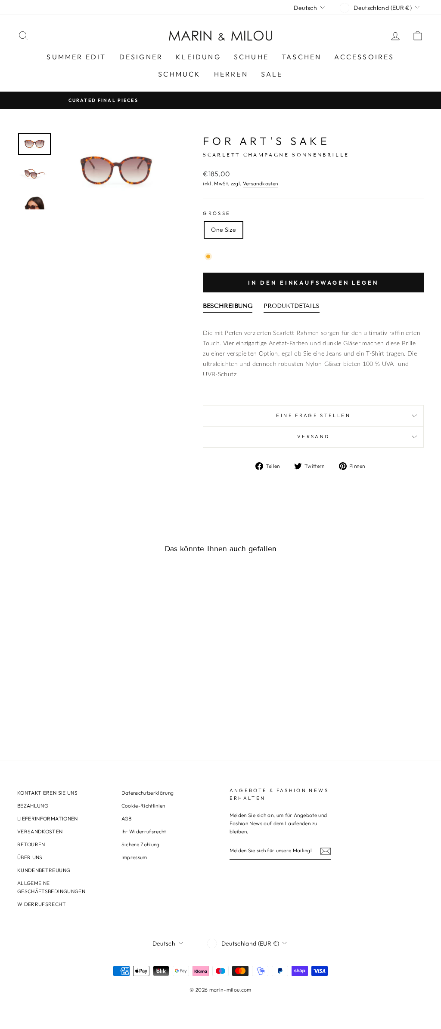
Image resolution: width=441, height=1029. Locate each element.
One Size (223, 229)
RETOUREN (31, 844)
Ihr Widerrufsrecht (143, 831)
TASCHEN (301, 56)
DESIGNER (141, 56)
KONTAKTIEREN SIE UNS (47, 792)
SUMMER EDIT (76, 56)
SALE (272, 74)
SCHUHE (251, 56)
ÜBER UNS (30, 857)
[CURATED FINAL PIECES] (220, 100)
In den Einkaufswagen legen (313, 282)
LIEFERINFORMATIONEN (47, 818)
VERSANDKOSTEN (40, 831)
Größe (216, 213)
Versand (313, 436)
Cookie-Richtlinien (143, 805)
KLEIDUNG (198, 56)
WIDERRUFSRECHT (41, 904)
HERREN (231, 74)
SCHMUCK (179, 74)
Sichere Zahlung (140, 844)
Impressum (134, 857)
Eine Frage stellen (313, 415)
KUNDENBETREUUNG (43, 870)
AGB (126, 818)
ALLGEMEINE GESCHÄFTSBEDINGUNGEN (51, 887)
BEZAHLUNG (32, 805)
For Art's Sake (266, 141)
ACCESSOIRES (364, 56)
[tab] (227, 308)
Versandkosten (260, 183)
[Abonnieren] (325, 850)
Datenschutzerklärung (147, 792)
